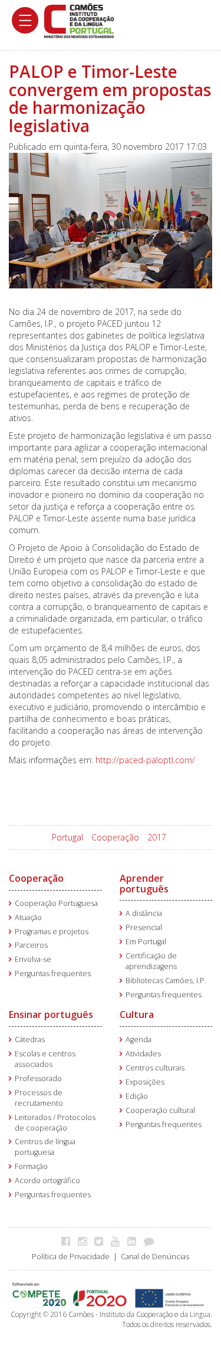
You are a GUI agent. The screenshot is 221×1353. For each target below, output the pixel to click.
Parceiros (31, 945)
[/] (79, 19)
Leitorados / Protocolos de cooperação (55, 1122)
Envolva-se (33, 959)
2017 (156, 837)
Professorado (38, 1078)
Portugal (67, 837)
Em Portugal (146, 942)
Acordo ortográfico (47, 1180)
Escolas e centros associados (45, 1059)
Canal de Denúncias (155, 1257)
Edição (137, 1096)
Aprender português (144, 883)
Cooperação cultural (160, 1110)
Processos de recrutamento (39, 1098)
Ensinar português (51, 1014)
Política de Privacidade (71, 1257)
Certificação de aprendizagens (151, 961)
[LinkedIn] (134, 1241)
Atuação (28, 917)
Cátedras (30, 1040)
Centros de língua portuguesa (45, 1147)
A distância (144, 913)
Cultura (137, 1014)
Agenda (138, 1040)
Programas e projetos (51, 932)
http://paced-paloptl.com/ (145, 760)
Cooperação (115, 837)
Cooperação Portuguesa (56, 903)
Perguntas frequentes (53, 973)
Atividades (143, 1054)
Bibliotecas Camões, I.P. (166, 981)
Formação (31, 1166)
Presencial (144, 927)
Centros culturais (155, 1068)
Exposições (145, 1082)
